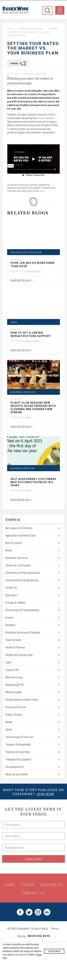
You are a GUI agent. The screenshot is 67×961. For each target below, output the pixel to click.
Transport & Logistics (18, 759)
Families (10, 625)
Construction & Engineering (21, 580)
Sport (8, 729)
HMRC (28, 490)
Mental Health (13, 692)
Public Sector (13, 714)
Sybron (28, 417)
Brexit (8, 550)
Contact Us (33, 893)
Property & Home (15, 707)
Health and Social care (19, 655)
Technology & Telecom (26, 252)
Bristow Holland (34, 74)
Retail (8, 722)
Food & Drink (13, 640)
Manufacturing (14, 677)
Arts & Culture (13, 543)
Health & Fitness (15, 647)
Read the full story (20, 280)
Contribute (51, 885)
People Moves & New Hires (21, 699)
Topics (27, 885)
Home (10, 29)
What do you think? (16, 774)
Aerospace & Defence (19, 528)
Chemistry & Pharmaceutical (22, 572)
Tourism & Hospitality (18, 744)
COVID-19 (10, 587)
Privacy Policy (39, 928)
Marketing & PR (14, 684)
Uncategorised (14, 767)
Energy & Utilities (15, 602)
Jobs (13, 322)
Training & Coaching (17, 752)
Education (11, 595)
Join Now (45, 794)
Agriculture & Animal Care (20, 535)
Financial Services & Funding (22, 632)
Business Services (31, 29)
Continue (54, 951)
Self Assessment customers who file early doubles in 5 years (33, 482)
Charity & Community (17, 565)
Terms (55, 928)
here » (42, 191)
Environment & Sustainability (22, 610)
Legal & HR (12, 669)
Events (9, 617)
